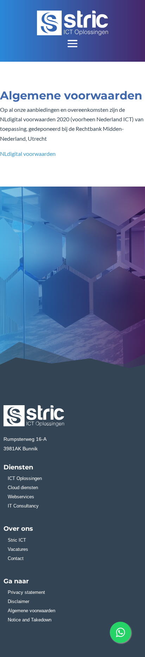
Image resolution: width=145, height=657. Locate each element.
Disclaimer (18, 601)
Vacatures (18, 549)
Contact (16, 558)
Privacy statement (26, 592)
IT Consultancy (23, 506)
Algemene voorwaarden (31, 610)
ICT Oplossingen (25, 478)
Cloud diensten (23, 487)
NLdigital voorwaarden (28, 153)
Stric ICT (17, 540)
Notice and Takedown (29, 619)
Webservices (21, 496)
